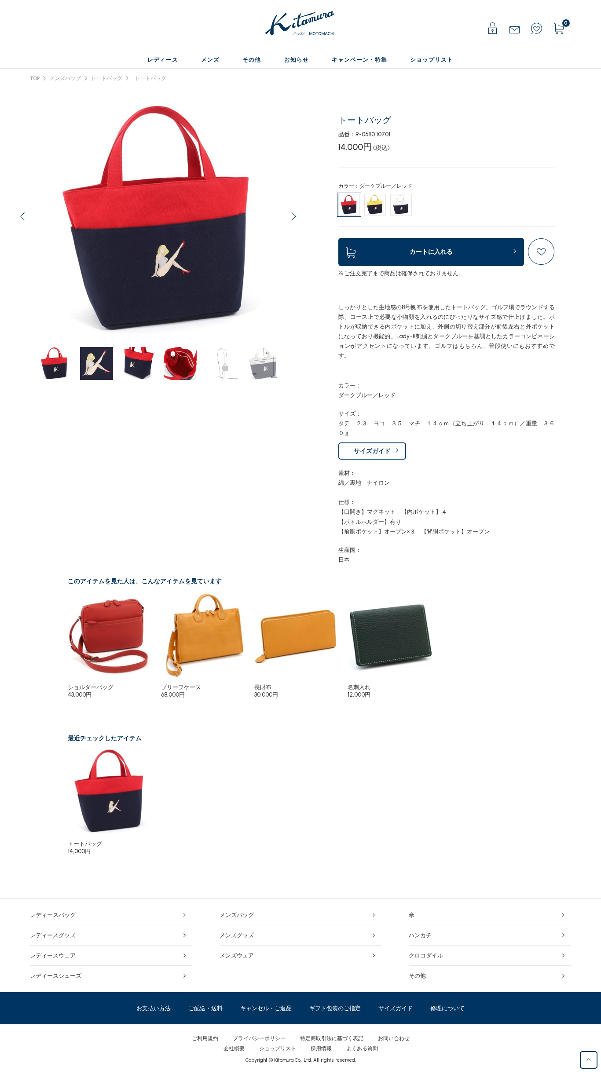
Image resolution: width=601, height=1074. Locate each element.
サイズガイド (372, 451)
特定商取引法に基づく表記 (331, 1038)
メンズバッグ (65, 78)
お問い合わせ (394, 1038)
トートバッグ (106, 78)
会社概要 (234, 1048)
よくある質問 (362, 1048)
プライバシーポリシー (259, 1038)
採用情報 (321, 1048)
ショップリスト (277, 1048)
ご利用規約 (205, 1038)
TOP (35, 78)
